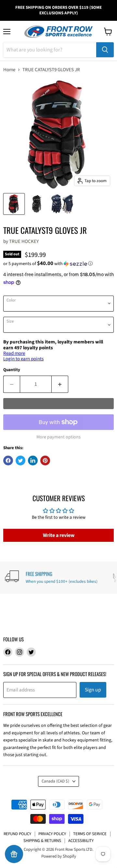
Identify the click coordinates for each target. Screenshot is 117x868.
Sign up (93, 689)
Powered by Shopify (58, 856)
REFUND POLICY (17, 834)
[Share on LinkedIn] (33, 460)
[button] (58, 263)
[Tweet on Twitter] (20, 460)
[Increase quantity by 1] (60, 384)
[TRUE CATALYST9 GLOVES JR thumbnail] (14, 204)
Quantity (11, 369)
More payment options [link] (58, 437)
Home (9, 70)
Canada (55, 781)
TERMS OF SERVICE (90, 834)
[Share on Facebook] (8, 460)
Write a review (58, 535)
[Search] (105, 49)
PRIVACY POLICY (52, 834)
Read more (14, 353)
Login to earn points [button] (23, 358)
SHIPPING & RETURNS (42, 841)
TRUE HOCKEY (24, 241)
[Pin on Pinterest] (45, 460)
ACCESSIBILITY (81, 841)
